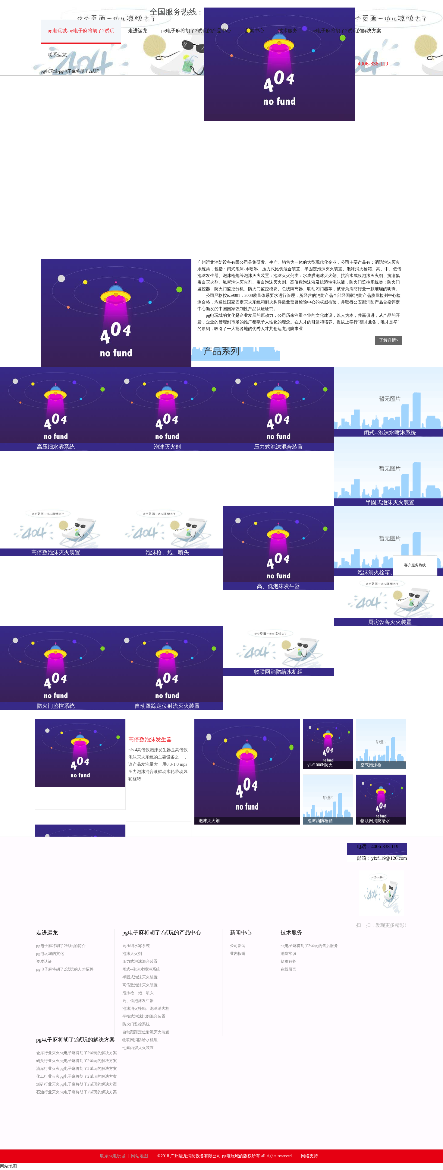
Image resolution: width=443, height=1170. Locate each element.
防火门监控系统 (136, 1024)
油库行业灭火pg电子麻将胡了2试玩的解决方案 (76, 1068)
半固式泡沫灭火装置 (140, 977)
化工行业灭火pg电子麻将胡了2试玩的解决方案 (76, 1076)
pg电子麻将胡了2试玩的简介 (61, 945)
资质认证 (44, 961)
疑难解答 (288, 961)
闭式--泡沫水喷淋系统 (141, 969)
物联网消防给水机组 (140, 1040)
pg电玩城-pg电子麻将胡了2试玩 (81, 30)
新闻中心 (254, 30)
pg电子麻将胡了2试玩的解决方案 (346, 30)
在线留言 (288, 969)
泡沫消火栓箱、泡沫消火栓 (145, 1008)
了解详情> (388, 340)
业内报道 (238, 953)
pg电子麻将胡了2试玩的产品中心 (196, 30)
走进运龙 (137, 30)
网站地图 (139, 1156)
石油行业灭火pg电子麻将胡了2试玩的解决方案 (76, 1092)
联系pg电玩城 (112, 1156)
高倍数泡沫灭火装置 (140, 985)
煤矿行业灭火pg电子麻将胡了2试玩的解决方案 (76, 1084)
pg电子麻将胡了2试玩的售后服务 (309, 945)
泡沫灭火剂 (132, 953)
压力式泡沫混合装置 (140, 961)
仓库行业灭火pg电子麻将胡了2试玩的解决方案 (76, 1053)
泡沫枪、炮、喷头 (138, 992)
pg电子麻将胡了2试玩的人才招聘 (64, 969)
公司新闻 (238, 945)
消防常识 (288, 953)
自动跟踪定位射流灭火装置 (145, 1032)
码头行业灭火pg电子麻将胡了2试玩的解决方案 (76, 1060)
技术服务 (287, 30)
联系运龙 (57, 54)
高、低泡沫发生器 (138, 1000)
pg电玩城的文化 (50, 953)
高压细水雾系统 (136, 945)
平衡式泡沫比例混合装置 (143, 1016)
